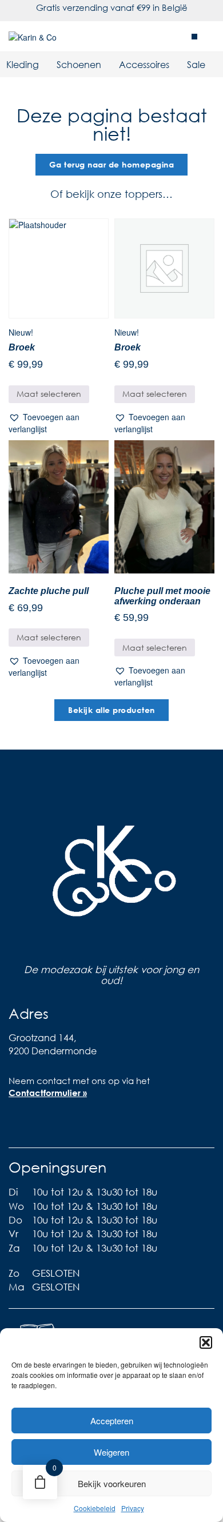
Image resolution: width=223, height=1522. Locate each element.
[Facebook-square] (17, 1124)
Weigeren (111, 1452)
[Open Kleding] (46, 64)
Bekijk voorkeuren (112, 1483)
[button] (206, 1342)
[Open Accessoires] (176, 64)
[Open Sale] (212, 64)
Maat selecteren (49, 393)
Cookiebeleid (95, 1508)
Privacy (132, 1508)
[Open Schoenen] (108, 64)
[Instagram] (40, 1124)
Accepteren (111, 1421)
